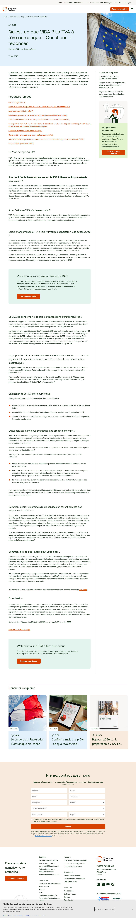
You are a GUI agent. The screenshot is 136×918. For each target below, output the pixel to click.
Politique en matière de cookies (36, 916)
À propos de (68, 891)
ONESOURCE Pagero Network (75, 860)
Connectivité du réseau (73, 867)
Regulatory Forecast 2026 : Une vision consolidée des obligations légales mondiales (111, 94)
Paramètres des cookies (104, 909)
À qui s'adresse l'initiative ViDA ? (20, 111)
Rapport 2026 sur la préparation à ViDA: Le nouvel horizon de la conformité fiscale (112, 85)
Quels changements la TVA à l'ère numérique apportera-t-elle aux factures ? (37, 115)
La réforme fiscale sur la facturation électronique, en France (49, 898)
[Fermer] (132, 909)
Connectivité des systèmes (74, 863)
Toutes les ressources (72, 876)
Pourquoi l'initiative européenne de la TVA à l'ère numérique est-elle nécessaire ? (39, 107)
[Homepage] (9, 9)
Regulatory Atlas (70, 882)
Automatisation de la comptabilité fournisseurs (49, 864)
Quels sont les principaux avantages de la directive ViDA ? (30, 135)
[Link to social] (98, 884)
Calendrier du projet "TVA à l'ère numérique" (25, 131)
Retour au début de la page (19, 630)
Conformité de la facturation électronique (50, 885)
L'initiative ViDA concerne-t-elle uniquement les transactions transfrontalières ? (38, 120)
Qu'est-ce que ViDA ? (16, 103)
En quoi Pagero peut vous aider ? (21, 143)
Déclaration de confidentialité (43, 836)
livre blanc (83, 590)
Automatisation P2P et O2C (49, 875)
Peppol (42, 889)
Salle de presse (70, 894)
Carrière (67, 897)
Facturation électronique (48, 860)
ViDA (41, 893)
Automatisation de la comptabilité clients (47, 870)
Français (128, 2)
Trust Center (68, 900)
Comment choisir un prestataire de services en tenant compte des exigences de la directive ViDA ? (46, 139)
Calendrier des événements (74, 879)
